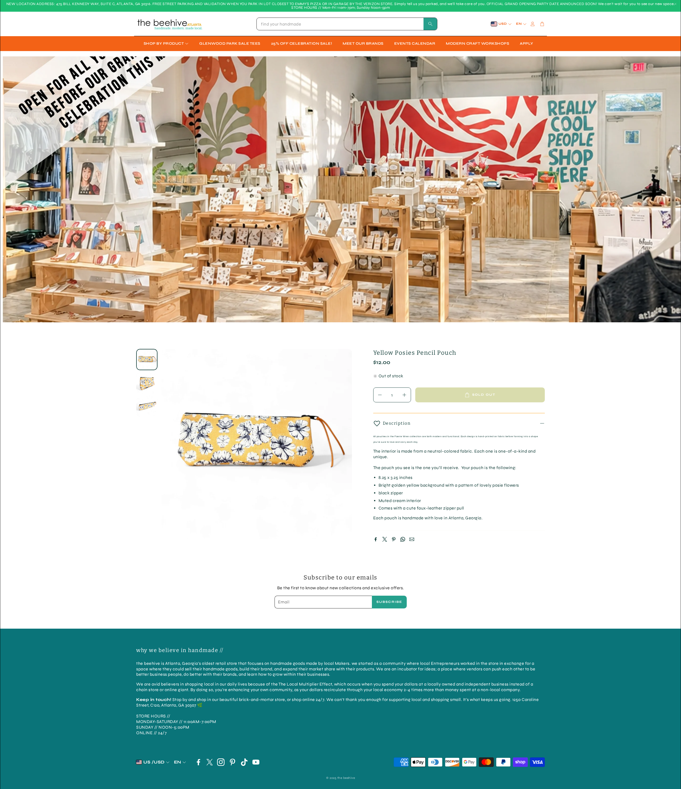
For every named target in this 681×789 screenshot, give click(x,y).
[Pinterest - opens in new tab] (232, 762)
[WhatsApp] (402, 539)
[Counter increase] (404, 395)
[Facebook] (375, 539)
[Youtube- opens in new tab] (256, 762)
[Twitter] (384, 539)
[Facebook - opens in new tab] (198, 762)
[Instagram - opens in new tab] (221, 762)
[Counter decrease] (380, 395)
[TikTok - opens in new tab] (244, 762)
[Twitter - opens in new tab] (209, 762)
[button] (347, 24)
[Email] (411, 539)
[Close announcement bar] (675, 4)
